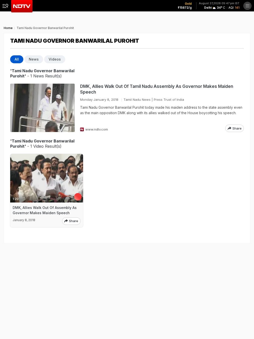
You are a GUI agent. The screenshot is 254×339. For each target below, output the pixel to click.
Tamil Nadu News (137, 100)
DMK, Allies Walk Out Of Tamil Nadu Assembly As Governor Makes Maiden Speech (156, 89)
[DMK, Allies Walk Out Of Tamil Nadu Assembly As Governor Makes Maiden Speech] (42, 108)
